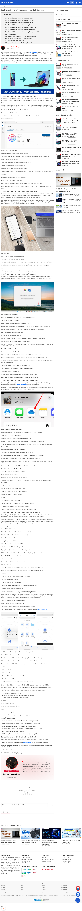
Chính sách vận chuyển (67, 862)
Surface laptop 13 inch (65, 892)
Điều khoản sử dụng (25, 861)
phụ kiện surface (64, 885)
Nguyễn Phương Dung (13, 47)
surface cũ (43, 885)
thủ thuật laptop (27, 742)
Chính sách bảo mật (66, 857)
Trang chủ (4, 6)
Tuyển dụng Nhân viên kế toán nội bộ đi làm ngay (71, 841)
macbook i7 (3, 889)
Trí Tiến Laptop (13, 747)
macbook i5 (3, 887)
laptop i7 (22, 889)
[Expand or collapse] (52, 14)
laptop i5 (22, 887)
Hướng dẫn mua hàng (46, 857)
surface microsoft (44, 883)
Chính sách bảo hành (67, 859)
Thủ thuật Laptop (11, 6)
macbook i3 (3, 885)
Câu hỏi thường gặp (25, 862)
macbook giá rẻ (3, 883)
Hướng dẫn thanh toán (47, 861)
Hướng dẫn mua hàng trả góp (48, 859)
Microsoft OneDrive (22, 384)
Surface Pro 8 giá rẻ (64, 889)
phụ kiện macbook (64, 883)
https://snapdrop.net (42, 609)
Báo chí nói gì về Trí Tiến (26, 859)
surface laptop (43, 892)
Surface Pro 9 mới (64, 887)
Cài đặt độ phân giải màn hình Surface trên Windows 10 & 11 (68, 190)
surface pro (43, 887)
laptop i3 (22, 885)
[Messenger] (78, 894)
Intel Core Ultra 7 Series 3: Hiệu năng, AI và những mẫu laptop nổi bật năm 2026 (71, 201)
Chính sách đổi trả (66, 861)
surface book (43, 889)
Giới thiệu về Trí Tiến (25, 857)
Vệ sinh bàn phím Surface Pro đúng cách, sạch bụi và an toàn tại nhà (30, 841)
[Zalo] (78, 888)
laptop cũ (22, 883)
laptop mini (23, 892)
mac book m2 (3, 892)
